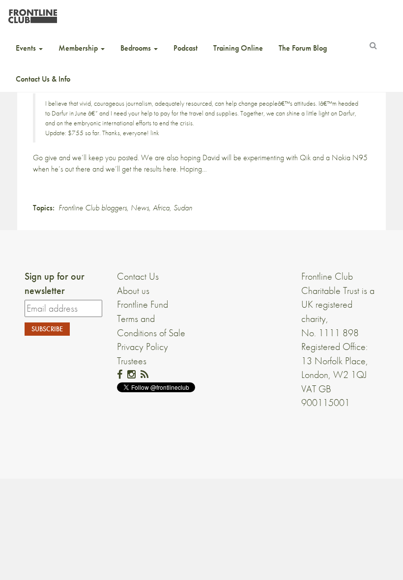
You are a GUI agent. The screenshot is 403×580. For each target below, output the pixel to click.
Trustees (131, 360)
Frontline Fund (142, 304)
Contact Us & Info (43, 79)
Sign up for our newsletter (55, 283)
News (140, 208)
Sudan (182, 208)
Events (27, 48)
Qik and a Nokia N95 (334, 157)
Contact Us (138, 276)
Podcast (185, 48)
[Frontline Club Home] (32, 13)
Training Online (238, 48)
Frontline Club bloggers (92, 208)
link (154, 132)
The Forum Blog (303, 48)
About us (133, 290)
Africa (161, 208)
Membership (79, 48)
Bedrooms (136, 48)
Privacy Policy (142, 346)
